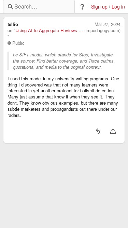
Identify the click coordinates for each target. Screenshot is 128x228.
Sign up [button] (99, 6)
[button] (82, 6)
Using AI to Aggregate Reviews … (49, 30)
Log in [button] (118, 6)
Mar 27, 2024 (107, 24)
